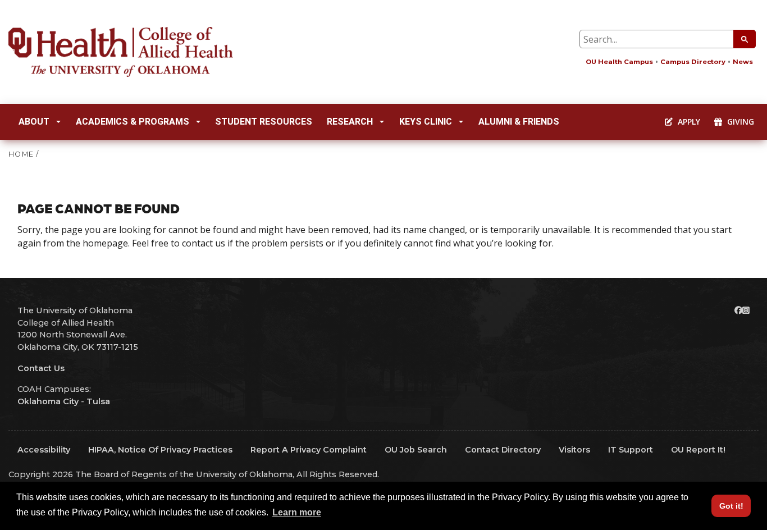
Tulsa (98, 401)
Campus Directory (692, 62)
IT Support (630, 450)
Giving (739, 121)
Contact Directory (503, 450)
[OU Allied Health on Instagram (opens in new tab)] (746, 310)
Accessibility (43, 450)
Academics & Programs (132, 121)
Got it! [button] (731, 505)
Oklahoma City (48, 401)
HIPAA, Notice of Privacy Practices (160, 450)
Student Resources (263, 121)
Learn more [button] (296, 512)
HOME (21, 154)
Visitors (574, 450)
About (34, 121)
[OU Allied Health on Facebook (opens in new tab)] (738, 310)
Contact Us (41, 368)
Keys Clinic (425, 121)
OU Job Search (416, 450)
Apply (687, 121)
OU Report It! (698, 450)
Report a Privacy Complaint (308, 450)
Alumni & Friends (518, 121)
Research (350, 121)
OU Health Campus (619, 62)
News (743, 62)
